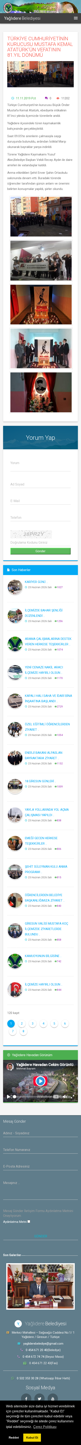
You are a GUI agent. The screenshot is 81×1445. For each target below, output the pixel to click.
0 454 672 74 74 (33, 1357)
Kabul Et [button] (32, 1437)
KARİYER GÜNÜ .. (36, 582)
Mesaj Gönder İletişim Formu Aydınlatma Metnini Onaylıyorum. (38, 1213)
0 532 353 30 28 (28, 1378)
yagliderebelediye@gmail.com (43, 1343)
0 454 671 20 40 (36, 1350)
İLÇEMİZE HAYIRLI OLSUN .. (43, 984)
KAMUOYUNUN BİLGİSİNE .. (43, 956)
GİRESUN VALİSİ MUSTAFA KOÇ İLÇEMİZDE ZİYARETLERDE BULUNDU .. (46, 929)
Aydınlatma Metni (15, 1222)
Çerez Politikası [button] (44, 1427)
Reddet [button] (14, 1437)
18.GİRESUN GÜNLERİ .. (40, 781)
